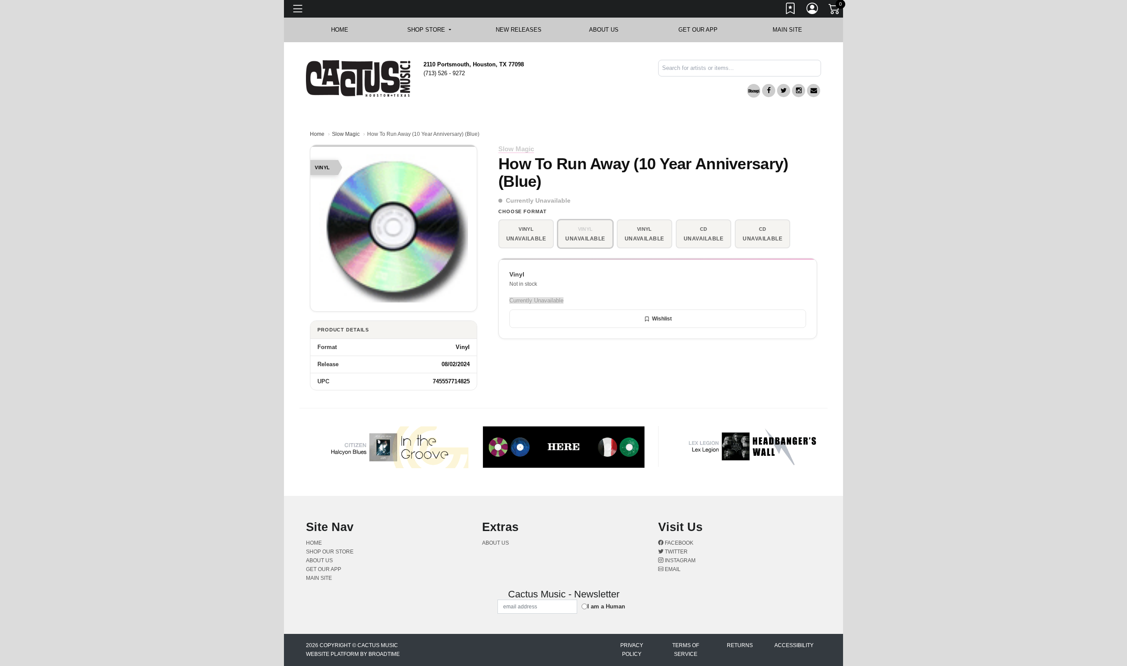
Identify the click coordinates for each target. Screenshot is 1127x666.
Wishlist (662, 319)
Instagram (679, 560)
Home (317, 134)
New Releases (518, 29)
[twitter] (783, 90)
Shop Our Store (330, 552)
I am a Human (606, 606)
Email (672, 569)
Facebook (678, 543)
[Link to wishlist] (790, 10)
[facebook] (768, 90)
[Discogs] (753, 90)
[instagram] (798, 90)
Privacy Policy (631, 649)
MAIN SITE (787, 29)
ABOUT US (608, 29)
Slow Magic (346, 134)
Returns (740, 645)
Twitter (675, 552)
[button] (429, 30)
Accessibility (794, 645)
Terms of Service (685, 649)
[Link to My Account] (813, 10)
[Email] (813, 90)
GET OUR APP (698, 29)
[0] (834, 10)
